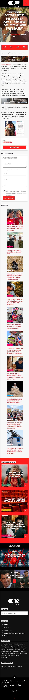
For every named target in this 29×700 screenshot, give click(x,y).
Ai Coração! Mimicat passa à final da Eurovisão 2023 (15, 555)
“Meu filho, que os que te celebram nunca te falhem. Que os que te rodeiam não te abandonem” (14, 525)
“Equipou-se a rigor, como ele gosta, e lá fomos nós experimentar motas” (14, 326)
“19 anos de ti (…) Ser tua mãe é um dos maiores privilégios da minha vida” (15, 228)
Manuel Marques (6, 64)
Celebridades (6, 466)
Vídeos (19, 685)
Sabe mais (4, 657)
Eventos (12, 685)
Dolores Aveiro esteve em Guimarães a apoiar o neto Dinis (14, 252)
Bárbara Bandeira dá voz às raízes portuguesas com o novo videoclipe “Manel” (14, 400)
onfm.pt (6, 624)
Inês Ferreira (15, 35)
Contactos (5, 686)
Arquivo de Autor (14, 147)
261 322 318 (7, 627)
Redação (5, 484)
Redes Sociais (17, 12)
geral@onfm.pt (8, 630)
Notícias (10, 12)
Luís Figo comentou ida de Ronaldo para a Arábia (15, 576)
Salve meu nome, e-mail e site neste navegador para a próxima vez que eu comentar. (16, 191)
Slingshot (6, 683)
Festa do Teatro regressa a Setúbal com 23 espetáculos (14, 500)
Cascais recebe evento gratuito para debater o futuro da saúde (14, 474)
